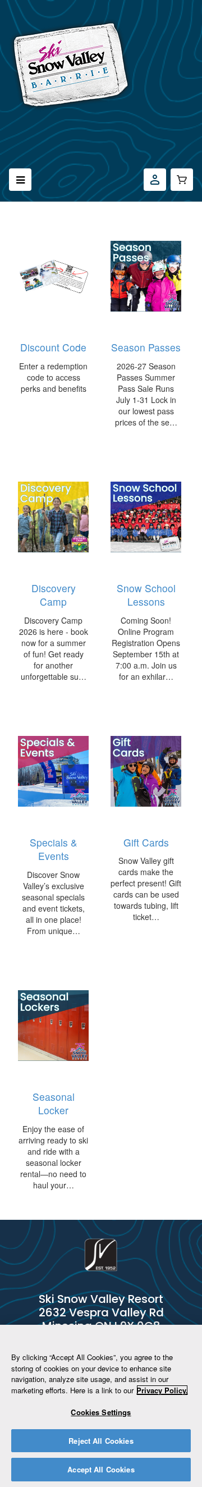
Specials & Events (53, 849)
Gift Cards (146, 842)
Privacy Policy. (162, 1390)
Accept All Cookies (100, 1469)
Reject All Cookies (100, 1440)
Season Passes (146, 347)
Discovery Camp (53, 595)
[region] (101, 1406)
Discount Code (53, 347)
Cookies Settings (101, 1412)
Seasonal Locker (54, 1104)
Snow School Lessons (146, 595)
